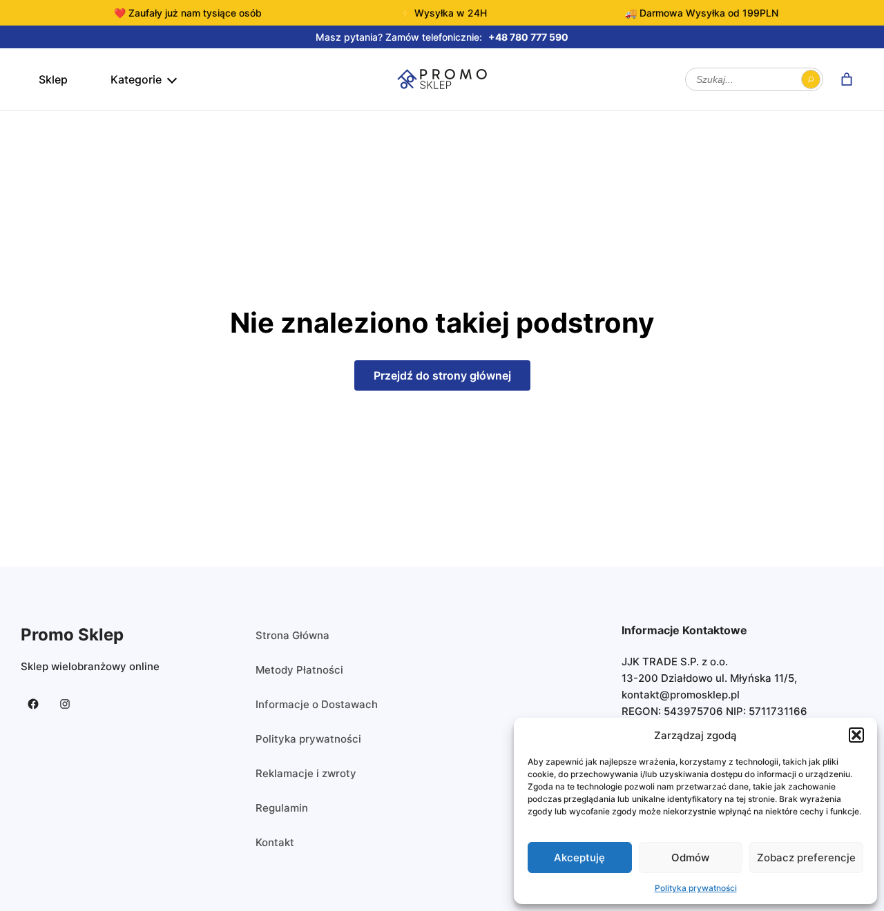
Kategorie (136, 79)
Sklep (53, 79)
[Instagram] (64, 704)
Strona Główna (292, 635)
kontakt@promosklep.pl (681, 694)
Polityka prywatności (696, 888)
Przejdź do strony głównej (442, 375)
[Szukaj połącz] (810, 79)
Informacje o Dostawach (317, 704)
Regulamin (282, 807)
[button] (856, 735)
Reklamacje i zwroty (306, 773)
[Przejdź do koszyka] (846, 79)
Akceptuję (579, 857)
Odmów (690, 857)
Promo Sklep (72, 635)
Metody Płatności (299, 669)
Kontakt (275, 842)
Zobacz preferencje (806, 857)
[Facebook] (33, 704)
